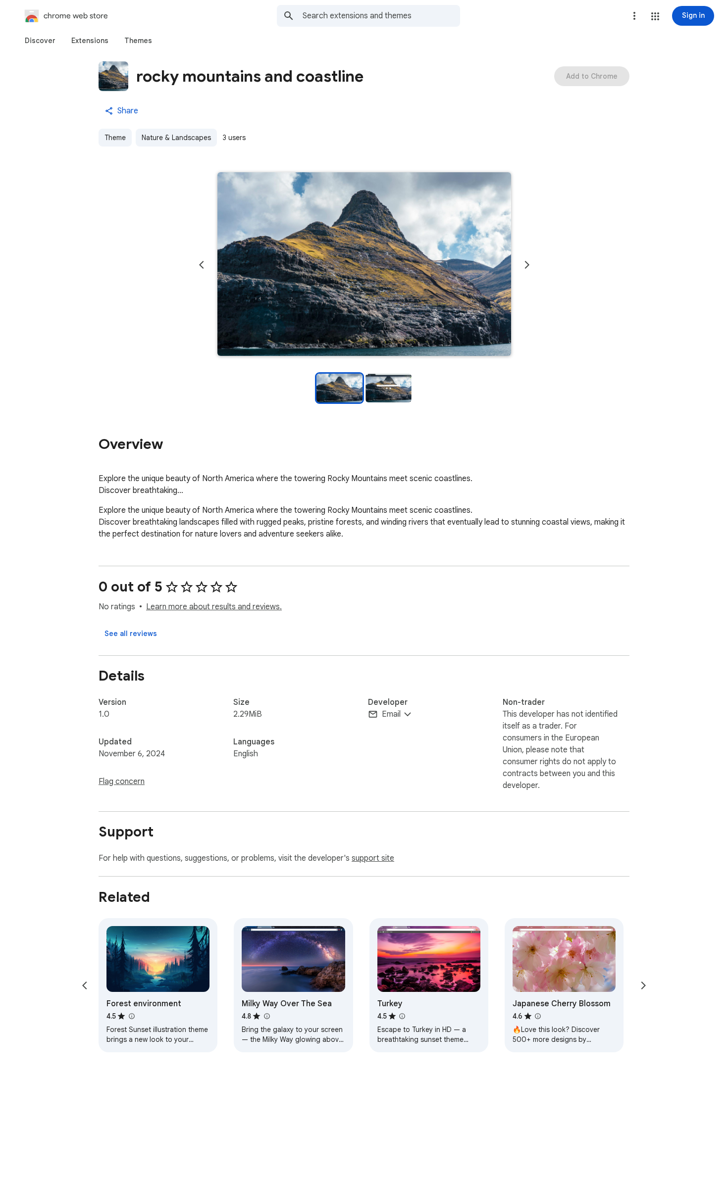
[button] (655, 16)
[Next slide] (527, 265)
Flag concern (122, 781)
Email (391, 714)
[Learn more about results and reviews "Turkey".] (402, 1016)
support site (373, 858)
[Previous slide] (201, 265)
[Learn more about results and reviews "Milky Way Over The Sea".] (266, 1016)
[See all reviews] (131, 633)
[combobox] (381, 16)
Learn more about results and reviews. (214, 607)
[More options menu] (634, 16)
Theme (115, 137)
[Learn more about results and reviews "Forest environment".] (131, 1016)
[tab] (40, 40)
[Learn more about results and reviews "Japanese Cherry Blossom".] (538, 1016)
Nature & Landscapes (176, 137)
